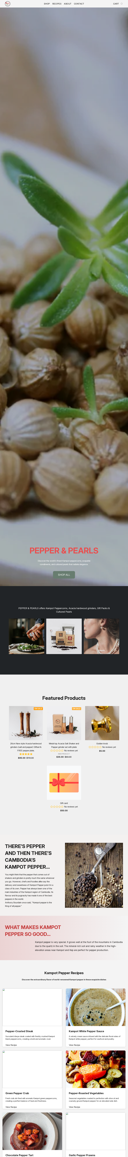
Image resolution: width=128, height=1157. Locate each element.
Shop (47, 3)
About (68, 3)
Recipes (57, 3)
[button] (7, 3)
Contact (79, 3)
